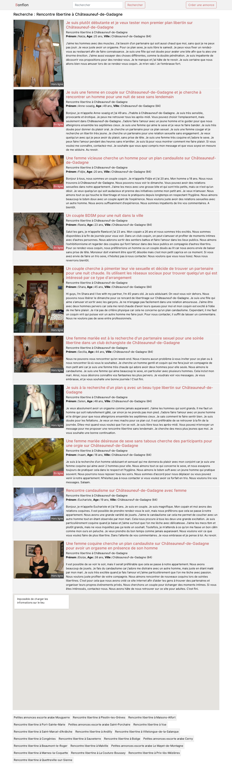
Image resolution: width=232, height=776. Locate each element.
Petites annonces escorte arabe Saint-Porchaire (99, 724)
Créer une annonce (201, 5)
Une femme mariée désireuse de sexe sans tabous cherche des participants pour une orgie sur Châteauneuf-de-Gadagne (139, 443)
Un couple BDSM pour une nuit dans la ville (104, 215)
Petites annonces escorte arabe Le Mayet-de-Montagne (147, 745)
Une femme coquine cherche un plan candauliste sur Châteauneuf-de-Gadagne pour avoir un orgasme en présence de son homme (137, 545)
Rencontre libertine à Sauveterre (80, 738)
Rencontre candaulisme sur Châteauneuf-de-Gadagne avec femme (126, 490)
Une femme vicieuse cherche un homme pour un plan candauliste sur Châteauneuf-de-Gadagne (141, 160)
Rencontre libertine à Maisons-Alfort (151, 717)
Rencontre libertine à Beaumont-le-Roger (40, 745)
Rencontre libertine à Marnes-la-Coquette (41, 753)
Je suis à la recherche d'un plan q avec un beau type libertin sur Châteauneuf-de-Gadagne (139, 389)
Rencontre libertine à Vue (149, 724)
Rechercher (135, 5)
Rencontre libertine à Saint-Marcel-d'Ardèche (43, 731)
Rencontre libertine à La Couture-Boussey (98, 753)
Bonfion (22, 5)
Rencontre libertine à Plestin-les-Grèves (99, 717)
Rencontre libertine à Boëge (122, 738)
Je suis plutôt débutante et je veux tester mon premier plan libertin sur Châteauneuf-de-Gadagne (129, 24)
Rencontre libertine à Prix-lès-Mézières (154, 753)
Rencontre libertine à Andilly (93, 731)
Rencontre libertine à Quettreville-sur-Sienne (43, 760)
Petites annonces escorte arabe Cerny (168, 738)
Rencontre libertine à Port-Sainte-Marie (39, 724)
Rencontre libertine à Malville (89, 745)
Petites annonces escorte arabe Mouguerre (42, 717)
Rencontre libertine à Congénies (35, 738)
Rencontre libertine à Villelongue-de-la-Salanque (147, 731)
